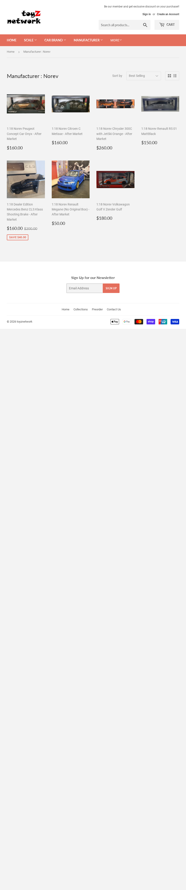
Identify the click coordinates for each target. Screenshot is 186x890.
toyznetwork (24, 321)
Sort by (117, 76)
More (114, 40)
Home (12, 40)
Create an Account (168, 14)
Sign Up (111, 288)
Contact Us (114, 309)
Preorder (97, 309)
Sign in (146, 14)
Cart (170, 24)
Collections (80, 309)
